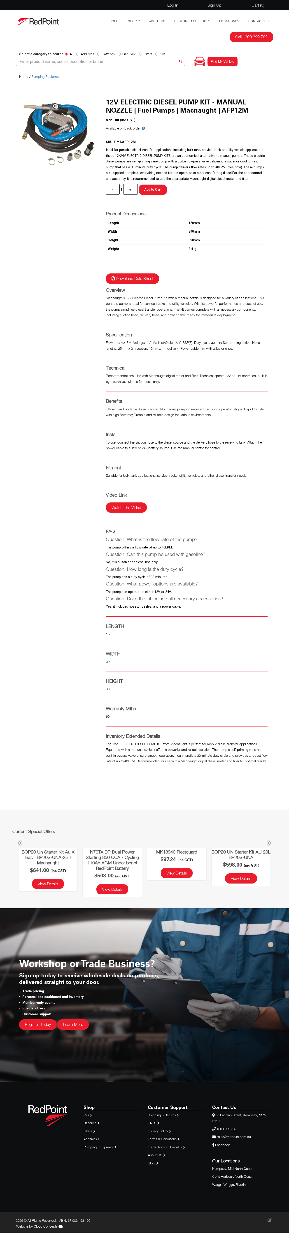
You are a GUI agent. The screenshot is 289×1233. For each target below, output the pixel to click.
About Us (157, 21)
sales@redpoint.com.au (234, 1137)
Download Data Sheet (134, 278)
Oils (162, 54)
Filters (148, 54)
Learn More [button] (73, 1024)
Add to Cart (152, 189)
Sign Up (214, 5)
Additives (87, 54)
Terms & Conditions (162, 1139)
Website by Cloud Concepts (37, 1226)
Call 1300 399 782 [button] (251, 37)
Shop (133, 21)
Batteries (108, 54)
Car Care (129, 54)
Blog (151, 1163)
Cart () (258, 5)
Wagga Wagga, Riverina (229, 1184)
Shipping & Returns (162, 1115)
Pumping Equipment (46, 76)
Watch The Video (126, 507)
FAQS (152, 1123)
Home (114, 21)
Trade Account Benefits (165, 1147)
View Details (48, 889)
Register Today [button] (38, 1024)
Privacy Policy (158, 1131)
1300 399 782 (226, 1129)
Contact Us (258, 21)
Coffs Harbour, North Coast (232, 1176)
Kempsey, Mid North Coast (232, 1168)
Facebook (222, 1145)
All (71, 54)
